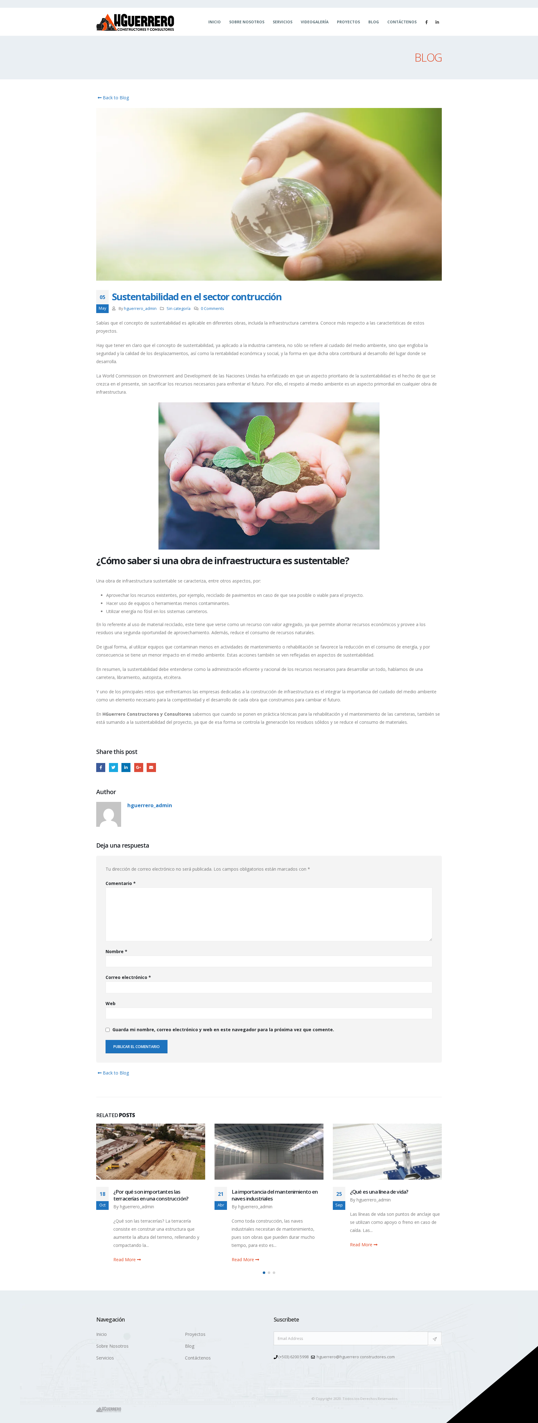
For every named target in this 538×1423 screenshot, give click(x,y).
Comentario (121, 883)
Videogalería (314, 22)
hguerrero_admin (140, 308)
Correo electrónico (128, 977)
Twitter (113, 767)
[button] (264, 1273)
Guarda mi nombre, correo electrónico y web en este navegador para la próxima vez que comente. (223, 1029)
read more (125, 1259)
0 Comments (212, 308)
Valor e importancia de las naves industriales (386, 1195)
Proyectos (348, 22)
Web (111, 1003)
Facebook (100, 767)
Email (151, 767)
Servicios (282, 22)
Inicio (214, 22)
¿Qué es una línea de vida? (261, 1191)
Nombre (116, 951)
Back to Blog (115, 98)
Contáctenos (402, 22)
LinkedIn (125, 767)
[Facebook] (426, 22)
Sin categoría (179, 308)
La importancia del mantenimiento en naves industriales (156, 1195)
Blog (373, 22)
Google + (138, 767)
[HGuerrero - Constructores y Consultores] (135, 22)
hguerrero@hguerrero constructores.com (356, 1357)
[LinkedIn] (437, 22)
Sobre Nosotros (246, 22)
